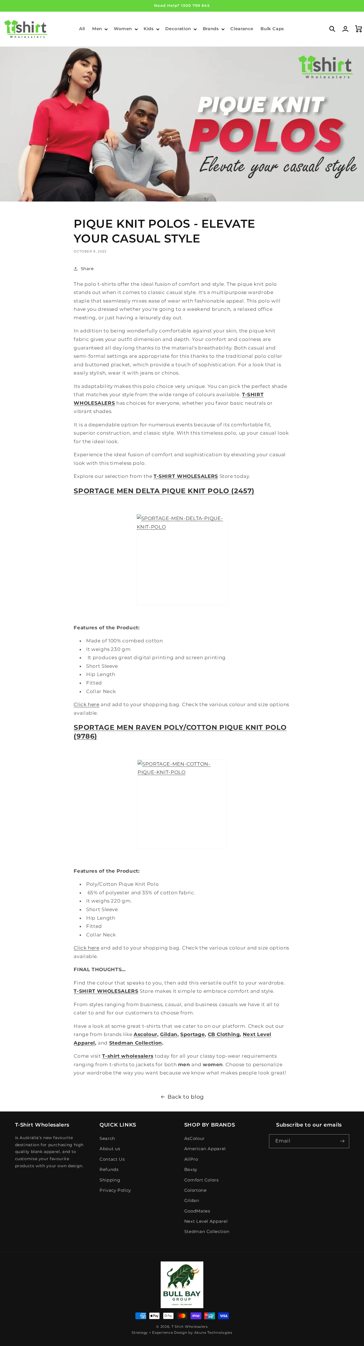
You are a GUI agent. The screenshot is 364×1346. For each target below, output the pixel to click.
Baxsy (190, 1169)
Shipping (110, 1180)
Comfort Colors (201, 1180)
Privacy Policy (115, 1190)
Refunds (109, 1169)
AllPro (191, 1159)
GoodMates (197, 1211)
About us (110, 1148)
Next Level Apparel (206, 1221)
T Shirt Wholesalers (189, 1327)
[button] (99, 29)
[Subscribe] (342, 1141)
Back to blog (185, 1097)
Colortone (195, 1190)
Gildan (191, 1200)
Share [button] (87, 268)
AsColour (194, 1138)
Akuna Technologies (213, 1333)
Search (107, 1138)
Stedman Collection (206, 1231)
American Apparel (205, 1148)
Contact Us (112, 1159)
